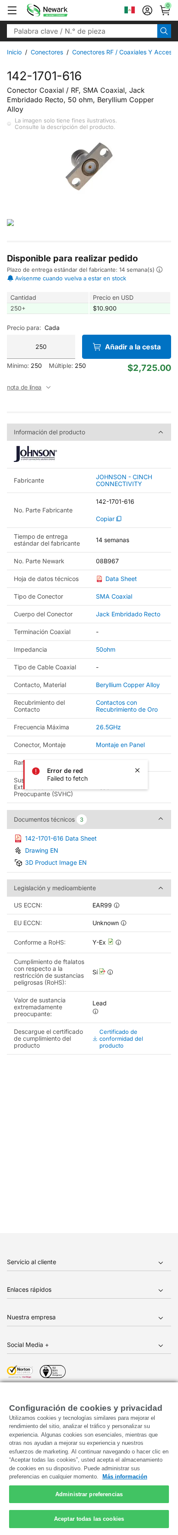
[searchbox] (82, 31)
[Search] (164, 31)
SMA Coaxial (114, 596)
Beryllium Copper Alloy (128, 684)
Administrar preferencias (89, 1494)
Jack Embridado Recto (128, 614)
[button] (12, 10)
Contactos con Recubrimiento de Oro (127, 706)
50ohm (105, 649)
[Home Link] (60, 10)
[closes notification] (137, 770)
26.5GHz (108, 727)
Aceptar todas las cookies (89, 1519)
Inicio (14, 52)
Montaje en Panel (120, 744)
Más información (124, 1476)
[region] (89, 1458)
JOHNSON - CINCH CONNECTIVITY (124, 480)
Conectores (47, 52)
